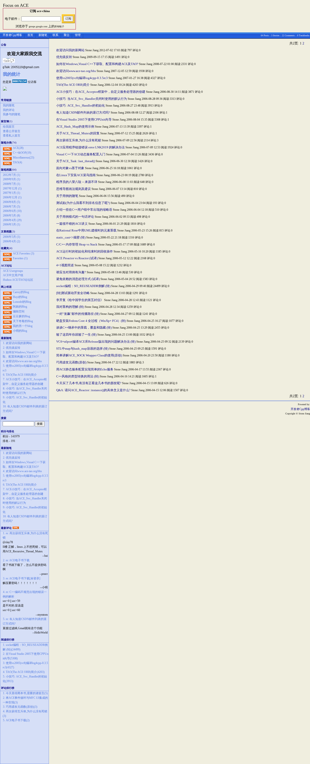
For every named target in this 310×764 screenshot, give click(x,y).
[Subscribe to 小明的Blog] (7, 331)
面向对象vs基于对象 (70, 168)
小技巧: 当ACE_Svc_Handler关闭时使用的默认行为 (91, 99)
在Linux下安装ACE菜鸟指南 (76, 175)
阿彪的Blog (20, 306)
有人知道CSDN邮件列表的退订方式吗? (83, 112)
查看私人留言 (11, 135)
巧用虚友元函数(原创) (71, 362)
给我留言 (9, 126)
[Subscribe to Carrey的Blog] (7, 292)
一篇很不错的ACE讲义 (72, 223)
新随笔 (43, 35)
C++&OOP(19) (22, 152)
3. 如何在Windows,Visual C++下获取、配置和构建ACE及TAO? (24, 355)
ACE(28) (18, 148)
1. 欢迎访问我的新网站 (17, 343)
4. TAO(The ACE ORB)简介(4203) (24, 672)
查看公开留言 (11, 131)
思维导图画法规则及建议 (73, 189)
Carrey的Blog (21, 292)
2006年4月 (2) (11, 241)
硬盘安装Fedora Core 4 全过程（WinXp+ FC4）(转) (91, 321)
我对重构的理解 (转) (70, 307)
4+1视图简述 (65, 265)
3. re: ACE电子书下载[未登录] (21, 578)
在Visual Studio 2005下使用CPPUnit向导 (84, 119)
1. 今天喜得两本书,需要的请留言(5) (25, 693)
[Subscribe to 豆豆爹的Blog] (7, 316)
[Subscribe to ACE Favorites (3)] (7, 253)
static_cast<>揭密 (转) (70, 237)
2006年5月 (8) (11, 215)
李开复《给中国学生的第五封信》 (80, 300)
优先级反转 (64, 57)
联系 (55, 35)
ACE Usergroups (13, 271)
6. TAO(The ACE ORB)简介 (20, 374)
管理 (78, 35)
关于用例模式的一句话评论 (75, 216)
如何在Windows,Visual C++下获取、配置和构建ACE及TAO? (97, 64)
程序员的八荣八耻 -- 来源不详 (76, 182)
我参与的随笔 (11, 114)
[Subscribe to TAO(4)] (7, 162)
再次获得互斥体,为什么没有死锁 (78, 140)
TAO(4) (17, 162)
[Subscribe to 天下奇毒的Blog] (7, 321)
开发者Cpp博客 (12, 35)
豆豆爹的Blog (21, 316)
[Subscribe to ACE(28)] (7, 148)
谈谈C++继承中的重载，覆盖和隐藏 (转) (84, 327)
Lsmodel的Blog (22, 301)
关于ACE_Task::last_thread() (75, 161)
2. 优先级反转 (11, 347)
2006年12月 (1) (12, 197)
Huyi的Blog (20, 297)
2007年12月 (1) (12, 188)
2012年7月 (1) (11, 175)
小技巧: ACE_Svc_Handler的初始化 (80, 105)
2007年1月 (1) (11, 193)
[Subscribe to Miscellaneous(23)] (7, 157)
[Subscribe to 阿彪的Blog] (7, 307)
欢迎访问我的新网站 (70, 50)
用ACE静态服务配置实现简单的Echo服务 (84, 369)
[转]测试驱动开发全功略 (73, 293)
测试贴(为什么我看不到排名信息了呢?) (83, 203)
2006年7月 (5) (11, 206)
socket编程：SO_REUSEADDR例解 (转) (83, 286)
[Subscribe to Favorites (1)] (7, 258)
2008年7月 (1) (11, 184)
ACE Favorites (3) (23, 253)
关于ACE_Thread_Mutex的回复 (78, 133)
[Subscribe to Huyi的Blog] (7, 297)
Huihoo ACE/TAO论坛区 (18, 279)
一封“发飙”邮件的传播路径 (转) (78, 314)
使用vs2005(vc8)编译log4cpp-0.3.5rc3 (82, 78)
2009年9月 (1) (11, 179)
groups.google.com (38, 26)
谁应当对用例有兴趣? (71, 272)
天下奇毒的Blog (23, 321)
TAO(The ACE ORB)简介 (73, 84)
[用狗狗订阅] (5, 90)
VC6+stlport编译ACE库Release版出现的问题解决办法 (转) (96, 341)
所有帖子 (59, 26)
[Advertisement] (24, 743)
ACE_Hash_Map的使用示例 (75, 126)
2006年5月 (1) (11, 236)
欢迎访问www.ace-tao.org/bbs (76, 71)
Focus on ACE (16, 5)
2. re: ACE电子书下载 (16, 560)
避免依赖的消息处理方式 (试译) (78, 279)
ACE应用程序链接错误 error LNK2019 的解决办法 (90, 147)
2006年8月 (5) (11, 202)
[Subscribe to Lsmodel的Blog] (7, 302)
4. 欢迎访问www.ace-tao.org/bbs (22, 361)
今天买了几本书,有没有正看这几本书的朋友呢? (88, 383)
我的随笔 (9, 105)
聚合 (67, 35)
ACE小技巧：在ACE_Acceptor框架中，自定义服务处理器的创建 (100, 92)
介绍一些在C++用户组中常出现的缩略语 (84, 209)
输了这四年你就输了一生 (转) (76, 334)
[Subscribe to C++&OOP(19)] (7, 153)
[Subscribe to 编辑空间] (7, 311)
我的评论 (9, 110)
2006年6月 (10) (12, 211)
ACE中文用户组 (13, 275)
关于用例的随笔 (67, 196)
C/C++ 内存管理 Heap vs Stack (76, 244)
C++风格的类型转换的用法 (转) (77, 376)
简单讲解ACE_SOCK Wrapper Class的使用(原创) (89, 355)
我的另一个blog (22, 326)
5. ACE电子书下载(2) (16, 720)
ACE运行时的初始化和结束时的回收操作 (84, 251)
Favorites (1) (20, 258)
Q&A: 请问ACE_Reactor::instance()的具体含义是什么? (93, 390)
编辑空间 (18, 311)
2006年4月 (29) (12, 220)
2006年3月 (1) (11, 224)
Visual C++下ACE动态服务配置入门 (80, 154)
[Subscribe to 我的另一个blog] (7, 326)
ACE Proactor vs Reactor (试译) (77, 258)
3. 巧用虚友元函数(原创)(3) (20, 706)
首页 (30, 35)
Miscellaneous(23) (23, 157)
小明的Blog (20, 330)
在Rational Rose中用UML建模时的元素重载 (86, 230)
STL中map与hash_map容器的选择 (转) (82, 348)
